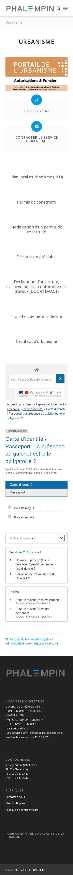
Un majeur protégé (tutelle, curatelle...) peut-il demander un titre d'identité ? (36, 564)
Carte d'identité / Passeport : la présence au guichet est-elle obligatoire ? (36, 413)
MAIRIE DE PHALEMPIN (32, 869)
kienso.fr (52, 643)
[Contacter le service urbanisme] (36, 126)
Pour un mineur (23, 517)
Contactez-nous (15, 797)
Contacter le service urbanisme (36, 139)
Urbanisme (13, 22)
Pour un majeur (23, 508)
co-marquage (35, 643)
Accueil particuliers (20, 404)
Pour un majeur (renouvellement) (37, 600)
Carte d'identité (33, 409)
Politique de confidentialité (21, 810)
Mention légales (15, 803)
